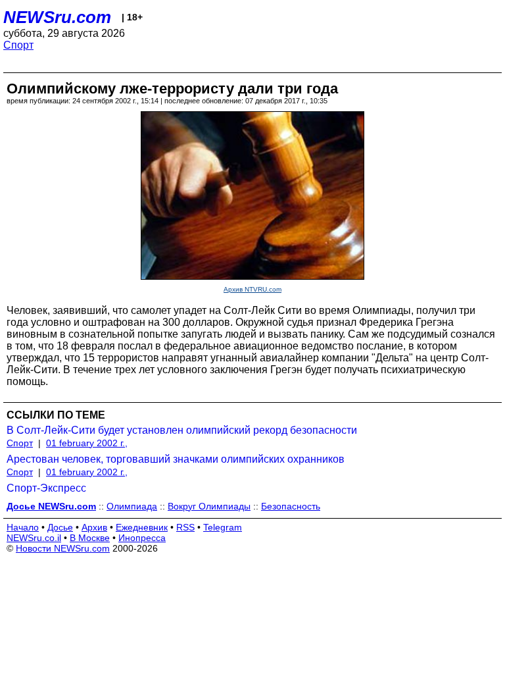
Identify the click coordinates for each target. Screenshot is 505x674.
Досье (60, 527)
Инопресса (142, 537)
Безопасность (290, 506)
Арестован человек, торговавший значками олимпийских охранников (176, 459)
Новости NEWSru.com (63, 548)
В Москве (90, 537)
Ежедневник (142, 527)
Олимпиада (132, 506)
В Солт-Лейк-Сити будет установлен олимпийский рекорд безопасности (182, 430)
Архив (94, 527)
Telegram (222, 527)
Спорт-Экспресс (46, 488)
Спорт (18, 45)
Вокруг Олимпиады (209, 506)
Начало (23, 527)
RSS (185, 527)
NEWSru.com (57, 17)
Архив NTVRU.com (252, 289)
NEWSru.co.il (34, 537)
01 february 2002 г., (87, 443)
